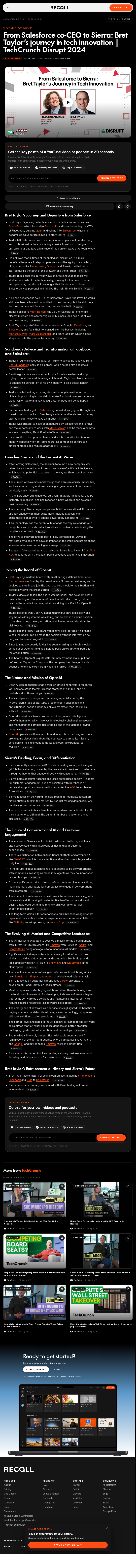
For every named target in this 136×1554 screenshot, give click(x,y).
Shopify (33, 976)
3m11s (90, 289)
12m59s (16, 608)
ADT (73, 787)
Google (51, 266)
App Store (108, 1507)
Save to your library (70, 198)
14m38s (75, 667)
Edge (105, 1494)
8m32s (16, 477)
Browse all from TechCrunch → (22, 1177)
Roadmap (48, 1507)
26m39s (82, 1030)
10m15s (41, 532)
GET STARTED (38, 1369)
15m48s (31, 729)
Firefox (106, 1498)
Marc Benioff (57, 428)
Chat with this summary (61, 206)
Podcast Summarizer (15, 1525)
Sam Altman (16, 581)
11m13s (66, 545)
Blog (6, 1507)
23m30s (74, 923)
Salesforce (69, 230)
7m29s (64, 419)
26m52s (17, 1048)
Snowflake (55, 962)
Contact (47, 1489)
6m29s (16, 387)
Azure (82, 945)
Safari (106, 1502)
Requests (48, 1498)
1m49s (84, 271)
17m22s (85, 774)
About (7, 1485)
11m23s (16, 559)
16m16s (28, 747)
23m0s (42, 909)
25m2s (70, 985)
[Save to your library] (62, 1186)
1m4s (15, 253)
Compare (9, 1502)
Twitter (76, 1485)
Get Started (120, 7)
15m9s (50, 693)
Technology (35, 19)
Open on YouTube (121, 19)
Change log (49, 1502)
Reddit (76, 1489)
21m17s (36, 877)
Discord (77, 1494)
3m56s (62, 338)
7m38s (66, 432)
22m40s (37, 891)
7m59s (66, 446)
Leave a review (51, 1494)
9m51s (86, 518)
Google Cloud (17, 949)
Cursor (64, 980)
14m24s (37, 653)
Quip (39, 230)
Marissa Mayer (18, 333)
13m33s (32, 626)
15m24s (27, 711)
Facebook (50, 226)
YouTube (77, 1498)
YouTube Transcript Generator (20, 1520)
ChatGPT (19, 859)
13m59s (52, 639)
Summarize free (112, 178)
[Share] (119, 206)
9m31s (36, 504)
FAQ (45, 1485)
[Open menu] (8, 8)
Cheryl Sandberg (19, 365)
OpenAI (13, 734)
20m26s (28, 864)
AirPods (18, 922)
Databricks (74, 962)
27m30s (34, 1090)
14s (71, 235)
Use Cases (10, 1494)
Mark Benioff (38, 311)
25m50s (63, 1017)
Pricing (7, 1489)
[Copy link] (127, 206)
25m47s (81, 1003)
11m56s (57, 590)
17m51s (32, 792)
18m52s (49, 805)
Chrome (107, 1489)
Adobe (49, 976)
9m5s (34, 491)
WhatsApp (57, 922)
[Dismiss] (107, 1528)
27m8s (69, 1058)
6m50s (16, 405)
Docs (7, 1498)
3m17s (79, 307)
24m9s (86, 949)
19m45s (33, 850)
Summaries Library (14, 19)
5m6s (32, 369)
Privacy (9, 1546)
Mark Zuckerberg (40, 333)
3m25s (37, 320)
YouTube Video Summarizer (18, 1516)
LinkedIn (77, 1502)
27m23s (59, 1080)
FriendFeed (16, 226)
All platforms (109, 1485)
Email (75, 1507)
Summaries (10, 1511)
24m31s (32, 967)
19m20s (29, 819)
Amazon (40, 266)
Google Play (109, 1511)
